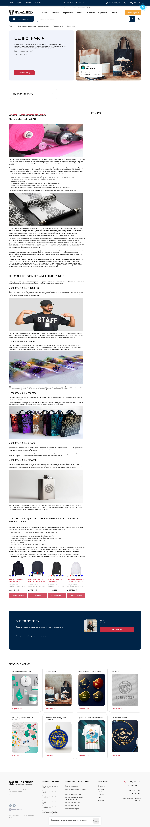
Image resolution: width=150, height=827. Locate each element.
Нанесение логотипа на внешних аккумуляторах (50, 812)
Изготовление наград (72, 809)
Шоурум (18, 3)
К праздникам (68, 13)
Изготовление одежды (72, 786)
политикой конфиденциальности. (68, 822)
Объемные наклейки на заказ (89, 671)
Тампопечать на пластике (21, 671)
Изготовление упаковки (72, 802)
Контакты (38, 3)
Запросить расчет (133, 13)
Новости (114, 13)
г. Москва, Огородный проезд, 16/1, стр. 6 (131, 799)
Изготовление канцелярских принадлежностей (74, 798)
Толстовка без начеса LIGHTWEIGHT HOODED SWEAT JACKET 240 (75, 580)
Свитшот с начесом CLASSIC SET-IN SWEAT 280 (37, 580)
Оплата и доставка (101, 790)
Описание (13, 114)
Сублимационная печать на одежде (22, 719)
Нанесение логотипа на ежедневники (50, 807)
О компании (102, 786)
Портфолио (102, 13)
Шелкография (50, 671)
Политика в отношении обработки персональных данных (19, 790)
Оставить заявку (24, 73)
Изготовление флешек (72, 805)
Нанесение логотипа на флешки (50, 797)
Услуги (79, 13)
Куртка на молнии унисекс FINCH (16, 580)
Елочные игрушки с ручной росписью (55, 719)
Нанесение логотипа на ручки (50, 802)
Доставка (28, 3)
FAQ (99, 797)
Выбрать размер (18, 595)
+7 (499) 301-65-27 (134, 782)
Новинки (44, 13)
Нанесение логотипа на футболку (50, 787)
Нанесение (90, 13)
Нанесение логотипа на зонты (50, 792)
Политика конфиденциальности (18, 795)
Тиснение (115, 671)
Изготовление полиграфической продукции (75, 790)
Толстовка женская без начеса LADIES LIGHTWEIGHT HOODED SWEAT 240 (56, 580)
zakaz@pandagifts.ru (134, 785)
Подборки (55, 13)
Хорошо (96, 821)
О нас (11, 3)
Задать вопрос (117, 629)
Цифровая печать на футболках (90, 718)
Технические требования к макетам (32, 114)
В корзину (37, 595)
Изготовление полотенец (73, 794)
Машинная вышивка (119, 718)
